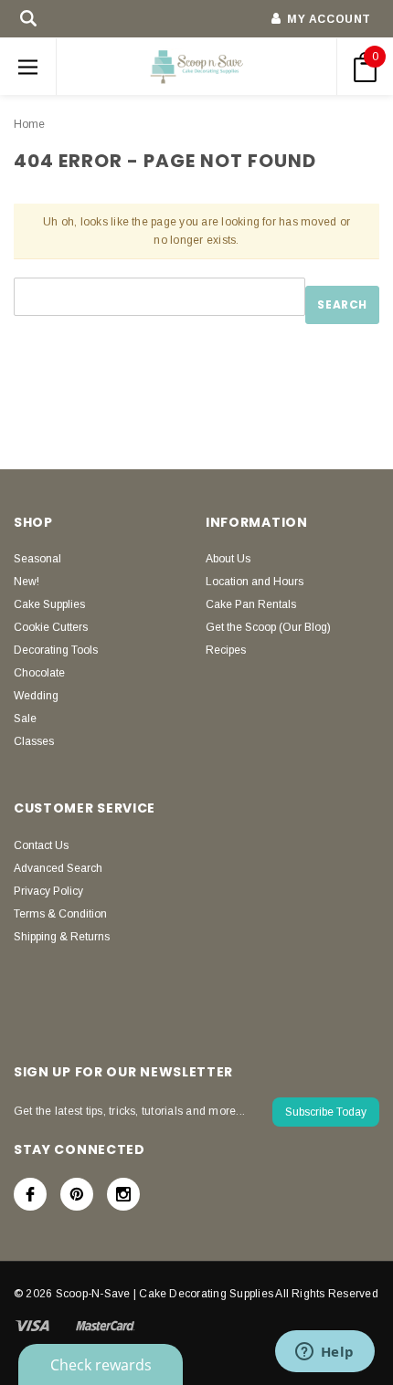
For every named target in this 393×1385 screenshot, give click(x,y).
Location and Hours (254, 581)
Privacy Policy (48, 891)
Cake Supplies (49, 604)
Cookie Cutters (51, 627)
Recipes (226, 650)
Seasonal (37, 558)
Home (29, 124)
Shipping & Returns (62, 936)
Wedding (36, 695)
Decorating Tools (56, 650)
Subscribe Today (325, 1112)
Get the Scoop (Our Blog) (268, 627)
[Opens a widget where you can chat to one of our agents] (324, 1353)
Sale (25, 718)
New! (26, 581)
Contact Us (41, 845)
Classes (34, 741)
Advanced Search (58, 868)
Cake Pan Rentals (251, 604)
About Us (228, 558)
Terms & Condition (60, 914)
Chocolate (39, 672)
